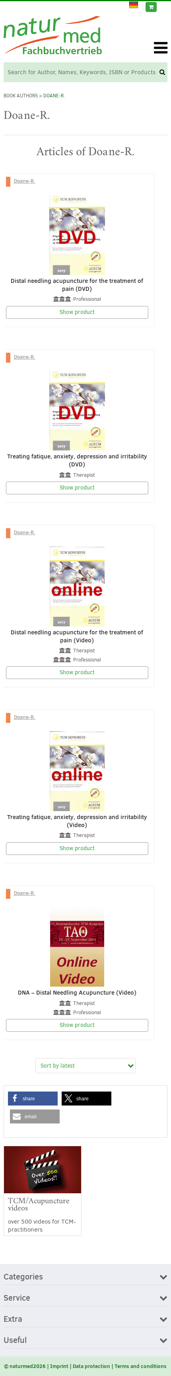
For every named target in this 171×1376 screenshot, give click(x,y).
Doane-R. (24, 180)
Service (17, 1298)
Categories (23, 1277)
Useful (15, 1340)
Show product (77, 312)
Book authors (21, 96)
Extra (13, 1319)
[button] (33, 1099)
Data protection (91, 1366)
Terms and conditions (141, 1366)
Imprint (59, 1366)
